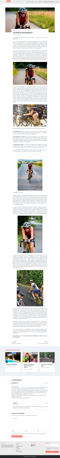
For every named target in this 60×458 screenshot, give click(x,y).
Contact (56, 1)
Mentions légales (19, 451)
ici (46, 200)
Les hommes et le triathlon (16, 343)
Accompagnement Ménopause (48, 1)
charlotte (9, 366)
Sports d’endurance (19, 446)
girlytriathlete (14, 382)
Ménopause (18, 448)
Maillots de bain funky (12, 364)
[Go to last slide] (7, 362)
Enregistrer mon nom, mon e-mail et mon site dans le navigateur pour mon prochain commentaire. (29, 433)
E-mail (26, 431)
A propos (32, 1)
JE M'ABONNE (52, 451)
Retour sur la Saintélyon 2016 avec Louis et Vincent (29, 366)
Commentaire (15, 418)
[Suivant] (53, 362)
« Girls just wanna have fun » (43, 343)
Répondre (46, 403)
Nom (13, 431)
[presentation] (13, 357)
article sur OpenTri (32, 151)
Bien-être (40, 1)
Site (38, 431)
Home (28, 1)
